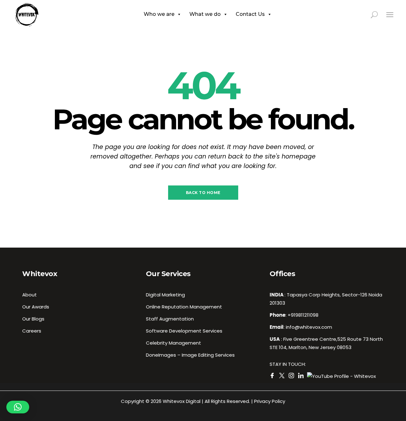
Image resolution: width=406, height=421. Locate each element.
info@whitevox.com (309, 327)
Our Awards (35, 306)
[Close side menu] (389, 14)
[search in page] (378, 14)
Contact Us (250, 14)
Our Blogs (33, 318)
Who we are (159, 14)
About (29, 294)
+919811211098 (303, 315)
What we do (205, 14)
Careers (31, 330)
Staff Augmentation (170, 318)
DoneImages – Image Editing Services (190, 355)
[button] (17, 407)
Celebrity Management (173, 343)
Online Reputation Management (184, 306)
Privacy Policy (269, 401)
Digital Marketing (165, 294)
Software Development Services (184, 330)
